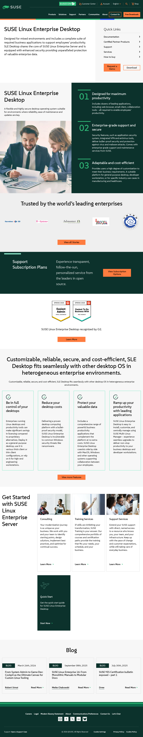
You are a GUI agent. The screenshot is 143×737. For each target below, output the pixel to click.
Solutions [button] (62, 14)
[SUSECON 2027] (67, 4)
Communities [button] (94, 14)
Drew (101, 687)
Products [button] (52, 14)
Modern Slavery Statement (52, 714)
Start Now (45, 623)
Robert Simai (11, 687)
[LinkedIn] (79, 719)
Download (132, 67)
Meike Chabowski (60, 687)
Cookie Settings (100, 732)
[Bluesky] (85, 719)
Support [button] (72, 14)
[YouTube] (60, 719)
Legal (36, 714)
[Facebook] (66, 719)
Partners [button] (82, 14)
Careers (28, 714)
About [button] (105, 14)
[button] (67, 3)
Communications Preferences (85, 714)
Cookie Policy (131, 732)
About (68, 714)
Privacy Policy (118, 732)
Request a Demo (112, 67)
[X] (72, 719)
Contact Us (105, 714)
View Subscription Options (117, 272)
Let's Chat (116, 714)
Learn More (71, 339)
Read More (36, 687)
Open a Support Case (19, 732)
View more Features (71, 477)
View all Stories (71, 242)
